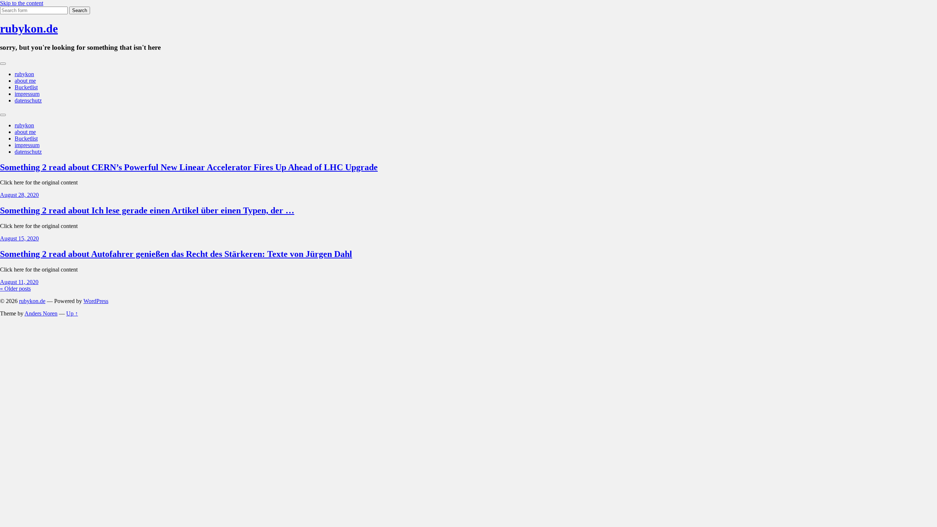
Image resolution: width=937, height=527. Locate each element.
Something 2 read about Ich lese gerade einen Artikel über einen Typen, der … (147, 210)
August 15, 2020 (19, 238)
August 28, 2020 (19, 195)
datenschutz (28, 100)
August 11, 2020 (19, 282)
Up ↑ (72, 313)
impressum (27, 94)
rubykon (24, 74)
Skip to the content (21, 3)
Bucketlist (26, 87)
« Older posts (15, 288)
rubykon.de (29, 28)
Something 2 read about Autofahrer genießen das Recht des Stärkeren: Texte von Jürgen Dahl (176, 254)
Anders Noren (41, 313)
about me (25, 81)
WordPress (95, 301)
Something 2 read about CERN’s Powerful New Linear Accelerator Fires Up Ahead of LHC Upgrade (189, 167)
